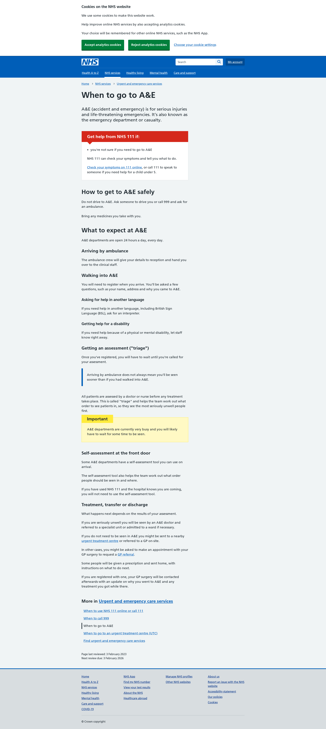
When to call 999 (96, 618)
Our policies (215, 697)
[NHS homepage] (90, 62)
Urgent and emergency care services (139, 83)
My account (235, 62)
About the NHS (133, 693)
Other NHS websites (178, 682)
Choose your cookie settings (195, 45)
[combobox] (195, 62)
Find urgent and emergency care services (114, 641)
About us (213, 676)
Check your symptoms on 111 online (114, 167)
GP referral (126, 554)
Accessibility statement (222, 691)
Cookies (213, 702)
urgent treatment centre (100, 541)
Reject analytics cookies (149, 45)
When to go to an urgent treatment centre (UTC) (120, 633)
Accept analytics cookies (103, 45)
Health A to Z (90, 73)
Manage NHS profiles (179, 676)
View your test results (137, 687)
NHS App (129, 676)
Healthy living (135, 73)
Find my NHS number (137, 682)
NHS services (103, 83)
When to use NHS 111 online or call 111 (113, 611)
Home (85, 83)
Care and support (185, 73)
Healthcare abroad (135, 698)
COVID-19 (88, 709)
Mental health (159, 73)
